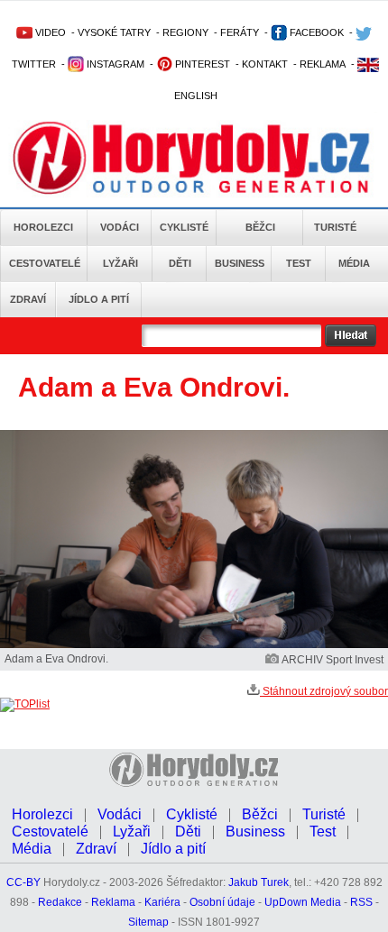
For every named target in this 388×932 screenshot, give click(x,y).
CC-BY (23, 882)
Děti (180, 263)
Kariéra (162, 902)
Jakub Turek (258, 882)
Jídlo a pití (99, 299)
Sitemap (148, 922)
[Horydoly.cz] (191, 161)
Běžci (260, 227)
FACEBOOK (315, 32)
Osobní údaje (222, 902)
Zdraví (28, 299)
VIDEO (49, 32)
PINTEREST (201, 64)
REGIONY (185, 32)
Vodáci (119, 227)
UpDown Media (302, 902)
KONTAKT (265, 64)
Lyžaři (120, 263)
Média (354, 263)
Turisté (335, 227)
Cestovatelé (44, 263)
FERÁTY (239, 32)
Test (298, 263)
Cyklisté (184, 227)
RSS (361, 902)
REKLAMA (323, 64)
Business (239, 263)
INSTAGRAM (114, 64)
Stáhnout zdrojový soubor (324, 691)
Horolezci (43, 227)
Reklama (113, 902)
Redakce (60, 902)
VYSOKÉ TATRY (114, 32)
